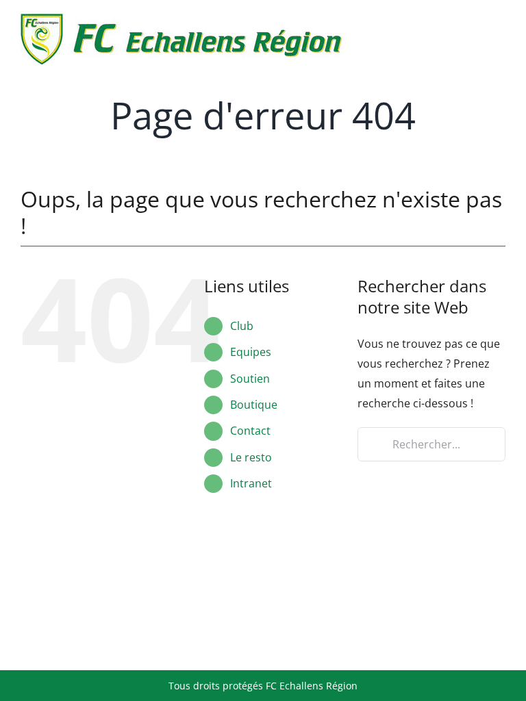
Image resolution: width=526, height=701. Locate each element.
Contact (250, 430)
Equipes (250, 351)
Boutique (253, 404)
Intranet (251, 483)
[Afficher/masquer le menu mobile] (499, 22)
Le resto (251, 457)
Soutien (250, 378)
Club (241, 325)
